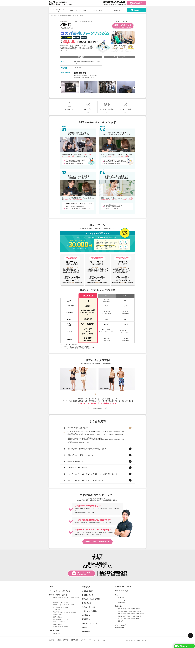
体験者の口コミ (76, 442)
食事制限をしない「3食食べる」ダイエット (64, 605)
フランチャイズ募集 (89, 611)
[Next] (134, 88)
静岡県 (142, 613)
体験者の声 (117, 10)
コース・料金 (97, 10)
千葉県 (130, 611)
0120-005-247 (80, 73)
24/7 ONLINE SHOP (122, 587)
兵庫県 (133, 616)
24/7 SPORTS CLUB (89, 623)
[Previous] (61, 88)
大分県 (138, 618)
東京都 (138, 609)
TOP (51, 587)
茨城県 (134, 611)
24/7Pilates (86, 631)
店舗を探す (137, 10)
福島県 (133, 609)
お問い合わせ (87, 603)
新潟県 (124, 613)
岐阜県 (138, 613)
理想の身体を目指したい (59, 624)
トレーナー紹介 (57, 609)
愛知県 (120, 616)
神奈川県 (120, 611)
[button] (95, 394)
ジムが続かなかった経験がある (61, 626)
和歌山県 (138, 616)
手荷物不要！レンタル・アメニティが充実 (64, 612)
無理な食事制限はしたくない (60, 619)
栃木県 (139, 611)
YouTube (120, 602)
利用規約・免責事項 (62, 640)
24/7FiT (85, 627)
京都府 (124, 616)
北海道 (120, 609)
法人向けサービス (88, 607)
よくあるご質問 (87, 591)
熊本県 (133, 618)
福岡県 (129, 618)
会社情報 (85, 615)
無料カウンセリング (120, 625)
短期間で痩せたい (57, 617)
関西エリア (72, 15)
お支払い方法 (56, 633)
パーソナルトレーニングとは (58, 10)
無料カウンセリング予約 (91, 599)
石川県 (129, 613)
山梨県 (133, 613)
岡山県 (120, 618)
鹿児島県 (120, 621)
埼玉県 (125, 611)
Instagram (121, 600)
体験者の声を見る (97, 408)
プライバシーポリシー (87, 640)
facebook (120, 597)
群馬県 (120, 613)
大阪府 (129, 616)
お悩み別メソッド (57, 614)
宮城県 (129, 609)
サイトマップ (101, 640)
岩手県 (124, 609)
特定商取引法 (74, 640)
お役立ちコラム (87, 595)
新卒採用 (85, 619)
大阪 (77, 15)
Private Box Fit (120, 591)
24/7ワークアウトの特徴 (78, 10)
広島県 (124, 618)
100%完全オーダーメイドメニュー (62, 602)
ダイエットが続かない (59, 622)
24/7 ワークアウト (56, 15)
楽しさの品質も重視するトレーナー (62, 607)
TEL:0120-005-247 (120, 627)
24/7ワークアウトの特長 (58, 595)
